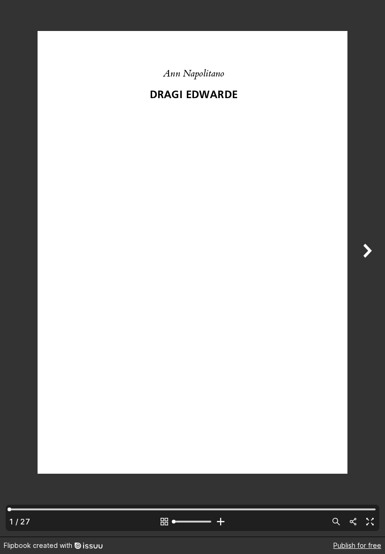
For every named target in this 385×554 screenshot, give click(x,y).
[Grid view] (164, 521)
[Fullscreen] (369, 521)
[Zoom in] (220, 521)
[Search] (336, 521)
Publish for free (357, 545)
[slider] (192, 521)
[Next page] (366, 268)
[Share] (353, 521)
